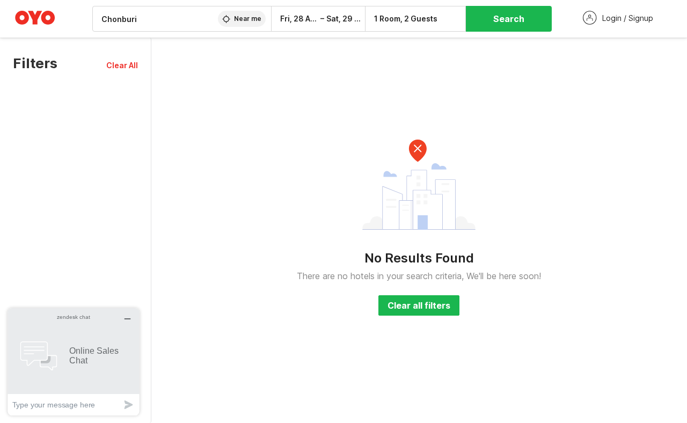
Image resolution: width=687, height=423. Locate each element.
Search (508, 18)
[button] (122, 65)
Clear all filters (419, 305)
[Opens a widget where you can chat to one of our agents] (73, 361)
